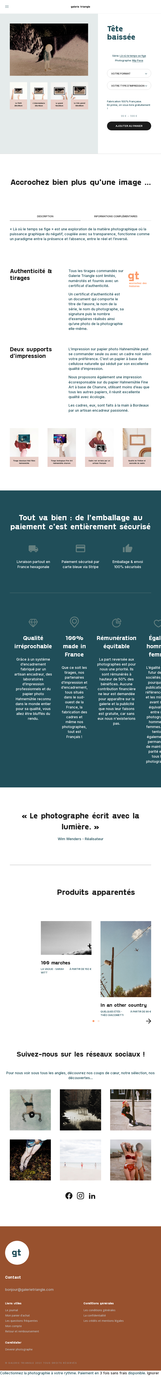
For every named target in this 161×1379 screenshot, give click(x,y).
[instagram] (80, 1195)
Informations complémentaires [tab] (115, 216)
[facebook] (68, 1195)
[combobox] (129, 73)
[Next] (147, 1021)
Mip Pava (137, 60)
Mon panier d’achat (17, 1315)
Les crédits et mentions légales (103, 1321)
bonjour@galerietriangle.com (29, 1289)
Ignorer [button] (153, 1373)
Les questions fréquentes (21, 1321)
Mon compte (13, 1326)
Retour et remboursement (22, 1331)
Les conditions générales (99, 1310)
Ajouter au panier (129, 125)
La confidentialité (94, 1315)
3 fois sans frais (113, 1373)
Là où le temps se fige (133, 55)
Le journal (11, 1310)
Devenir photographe (19, 1349)
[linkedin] (92, 1195)
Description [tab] (45, 216)
